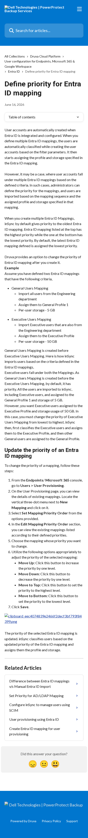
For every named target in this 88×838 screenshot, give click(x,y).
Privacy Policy (51, 821)
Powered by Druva (23, 821)
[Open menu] (79, 9)
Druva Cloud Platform (45, 56)
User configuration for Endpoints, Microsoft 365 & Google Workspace (40, 63)
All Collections (15, 56)
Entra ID (14, 71)
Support (72, 821)
